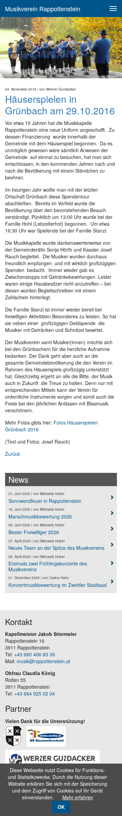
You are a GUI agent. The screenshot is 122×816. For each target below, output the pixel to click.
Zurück (12, 453)
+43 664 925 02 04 (34, 693)
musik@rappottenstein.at (43, 661)
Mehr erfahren (77, 797)
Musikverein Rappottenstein (42, 8)
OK (61, 806)
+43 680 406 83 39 (34, 654)
